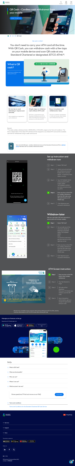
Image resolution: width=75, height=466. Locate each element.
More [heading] (6, 433)
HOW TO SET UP (16, 18)
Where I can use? (14, 381)
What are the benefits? (15, 372)
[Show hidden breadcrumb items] (13, 36)
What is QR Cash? (14, 367)
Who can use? (13, 377)
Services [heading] (7, 422)
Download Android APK (42, 325)
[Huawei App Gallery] (30, 325)
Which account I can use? (16, 386)
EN (3, 456)
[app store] (18, 325)
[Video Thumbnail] (46, 71)
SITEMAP (10, 461)
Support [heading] (7, 428)
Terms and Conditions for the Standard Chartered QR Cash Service (28, 406)
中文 (7, 456)
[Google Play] (7, 325)
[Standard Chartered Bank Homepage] (8, 36)
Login (66, 3)
